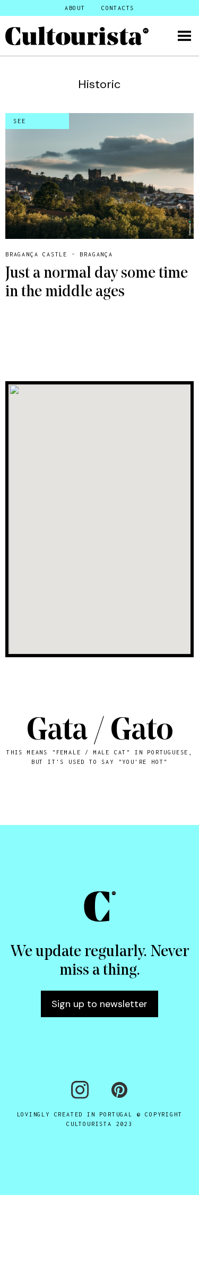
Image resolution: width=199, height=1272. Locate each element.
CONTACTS (117, 8)
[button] (184, 36)
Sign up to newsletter (99, 1004)
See (19, 121)
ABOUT (75, 8)
